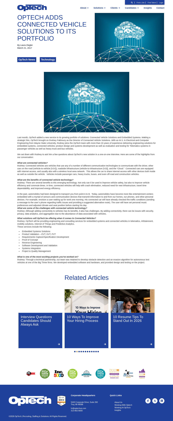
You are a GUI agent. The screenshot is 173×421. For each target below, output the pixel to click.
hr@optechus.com (78, 408)
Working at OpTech (123, 408)
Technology (48, 59)
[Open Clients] (119, 8)
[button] (75, 351)
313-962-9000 (77, 411)
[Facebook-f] (148, 400)
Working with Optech (123, 405)
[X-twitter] (154, 400)
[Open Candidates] (138, 8)
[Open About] (88, 8)
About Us (118, 402)
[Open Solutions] (105, 8)
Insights (118, 410)
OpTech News (26, 59)
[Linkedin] (161, 400)
